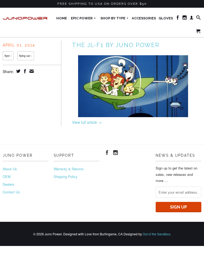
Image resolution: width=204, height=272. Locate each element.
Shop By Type (114, 18)
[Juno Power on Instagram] (184, 18)
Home (61, 18)
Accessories (144, 18)
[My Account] (191, 18)
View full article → (87, 122)
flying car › (25, 56)
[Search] (198, 18)
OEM (7, 176)
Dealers (8, 184)
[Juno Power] (25, 16)
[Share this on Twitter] (17, 71)
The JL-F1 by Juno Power (115, 44)
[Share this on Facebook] (24, 71)
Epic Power (83, 18)
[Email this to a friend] (31, 71)
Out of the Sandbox (156, 234)
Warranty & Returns (69, 168)
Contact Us (11, 191)
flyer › (8, 56)
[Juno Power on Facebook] (178, 18)
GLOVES (166, 18)
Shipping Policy (66, 176)
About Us (10, 168)
